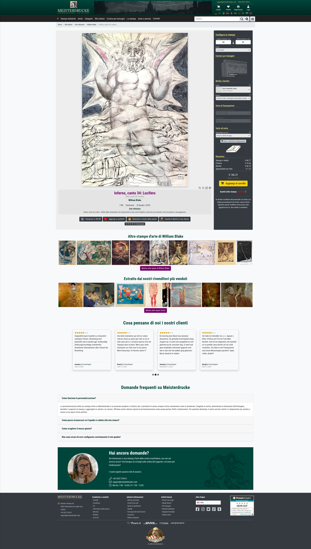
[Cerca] (241, 18)
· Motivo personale (133, 500)
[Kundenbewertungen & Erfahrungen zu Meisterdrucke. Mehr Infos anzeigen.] (242, 505)
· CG (93, 506)
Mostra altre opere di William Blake (155, 268)
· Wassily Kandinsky (167, 509)
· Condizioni (96, 503)
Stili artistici (100, 19)
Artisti (80, 19)
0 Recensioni (139, 224)
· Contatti (95, 500)
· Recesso (95, 512)
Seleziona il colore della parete (144, 219)
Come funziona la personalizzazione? (79, 398)
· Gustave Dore (166, 515)
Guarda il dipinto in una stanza (176, 219)
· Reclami (95, 515)
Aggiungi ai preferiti (115, 219)
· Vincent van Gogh (167, 500)
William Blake (91, 25)
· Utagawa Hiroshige (168, 512)
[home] (58, 18)
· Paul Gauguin (166, 506)
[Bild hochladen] (252, 18)
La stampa (131, 19)
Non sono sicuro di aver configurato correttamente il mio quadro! (91, 437)
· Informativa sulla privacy (100, 509)
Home (60, 25)
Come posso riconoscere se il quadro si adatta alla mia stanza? (90, 420)
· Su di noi (95, 518)
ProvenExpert (83, 364)
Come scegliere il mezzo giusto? (77, 428)
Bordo (217, 47)
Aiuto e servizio (144, 19)
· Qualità (129, 509)
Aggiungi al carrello (235, 183)
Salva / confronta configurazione (234, 141)
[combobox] (233, 50)
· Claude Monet (166, 503)
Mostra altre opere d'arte (155, 310)
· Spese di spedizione (134, 506)
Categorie (89, 19)
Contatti (156, 18)
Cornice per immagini (116, 19)
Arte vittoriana (79, 25)
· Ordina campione (133, 518)
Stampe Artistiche (68, 19)
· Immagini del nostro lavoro (136, 512)
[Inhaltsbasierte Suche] (247, 18)
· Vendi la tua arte (132, 503)
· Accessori (130, 515)
